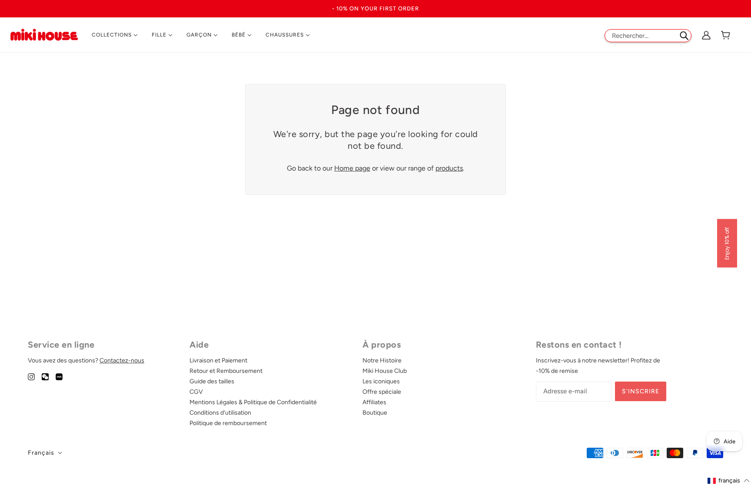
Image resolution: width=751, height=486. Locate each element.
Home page (352, 168)
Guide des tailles (211, 381)
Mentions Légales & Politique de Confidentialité (253, 402)
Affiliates (374, 402)
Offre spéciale (381, 392)
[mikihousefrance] (43, 34)
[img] (31, 376)
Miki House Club (384, 371)
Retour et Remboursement (226, 371)
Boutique (374, 412)
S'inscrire (640, 391)
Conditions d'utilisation (220, 412)
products (449, 168)
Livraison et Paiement (218, 360)
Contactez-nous (122, 360)
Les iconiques (381, 381)
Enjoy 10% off (727, 243)
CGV (196, 392)
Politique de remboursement (228, 423)
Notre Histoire (382, 360)
